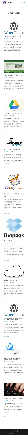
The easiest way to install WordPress (13, 36)
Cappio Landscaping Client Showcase (13, 75)
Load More (14, 422)
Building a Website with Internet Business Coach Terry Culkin (12, 359)
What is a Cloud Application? (11, 280)
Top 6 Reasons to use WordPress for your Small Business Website (13, 319)
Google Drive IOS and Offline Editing (13, 113)
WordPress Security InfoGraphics (12, 149)
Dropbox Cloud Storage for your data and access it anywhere (13, 241)
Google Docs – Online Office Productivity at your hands (14, 194)
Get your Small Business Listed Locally (13, 398)
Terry (6, 38)
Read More (6, 54)
